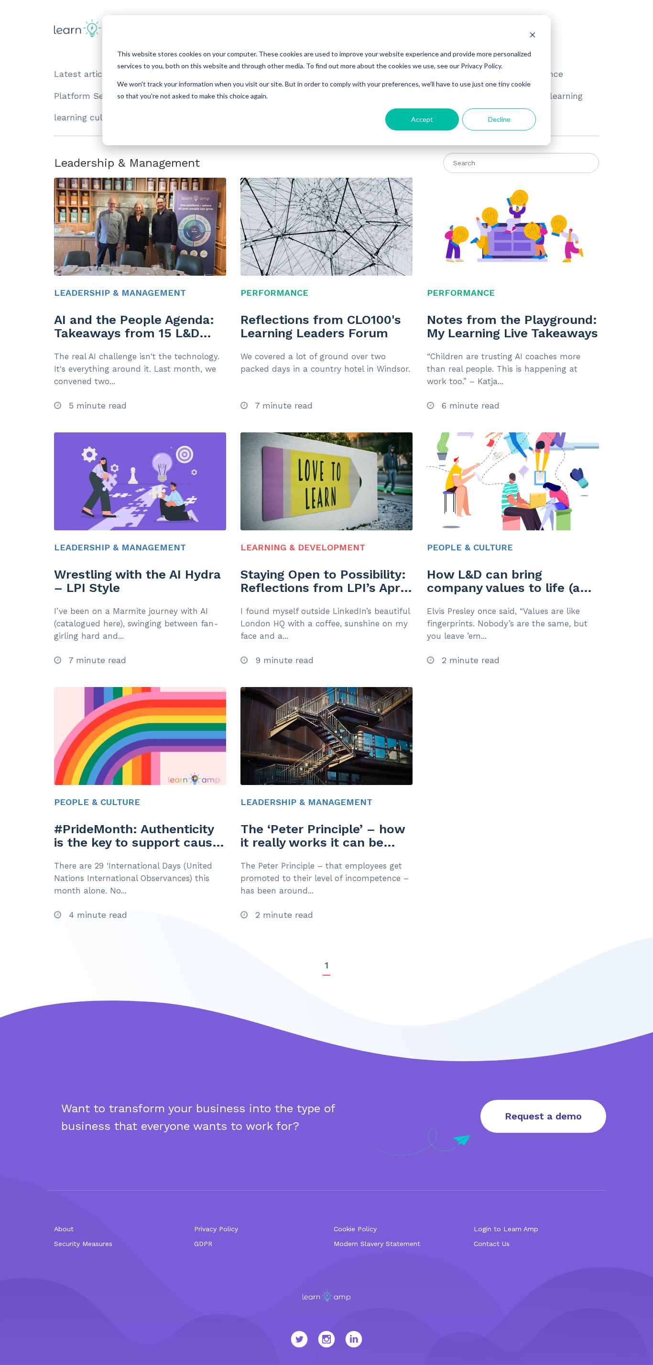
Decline (499, 119)
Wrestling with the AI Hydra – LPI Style (137, 581)
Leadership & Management (120, 293)
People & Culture (470, 547)
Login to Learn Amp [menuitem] (506, 1229)
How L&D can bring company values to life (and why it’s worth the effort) (511, 588)
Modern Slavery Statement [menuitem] (377, 1243)
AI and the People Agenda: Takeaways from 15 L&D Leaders (134, 333)
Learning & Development (302, 547)
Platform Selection (93, 96)
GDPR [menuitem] (203, 1243)
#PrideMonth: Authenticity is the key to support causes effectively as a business (140, 842)
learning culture (87, 117)
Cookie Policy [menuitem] (355, 1229)
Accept (422, 119)
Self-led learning (548, 96)
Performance (274, 293)
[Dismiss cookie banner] (532, 36)
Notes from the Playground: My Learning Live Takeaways (512, 326)
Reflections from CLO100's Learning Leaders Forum (320, 326)
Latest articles (84, 74)
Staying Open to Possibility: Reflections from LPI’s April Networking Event (323, 588)
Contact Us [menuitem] (492, 1243)
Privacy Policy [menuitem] (216, 1229)
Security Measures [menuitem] (83, 1243)
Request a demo (543, 1116)
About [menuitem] (64, 1229)
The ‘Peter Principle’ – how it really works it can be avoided (322, 842)
